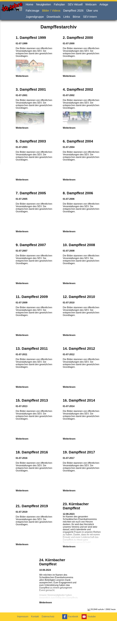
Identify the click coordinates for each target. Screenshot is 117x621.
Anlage (103, 4)
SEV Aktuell (75, 4)
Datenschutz (48, 616)
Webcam (91, 4)
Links (66, 16)
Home (29, 4)
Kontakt (35, 616)
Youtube (91, 616)
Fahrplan (59, 4)
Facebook (73, 616)
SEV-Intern (90, 16)
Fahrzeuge (32, 10)
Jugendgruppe (35, 16)
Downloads (53, 16)
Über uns (92, 10)
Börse (76, 16)
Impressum (22, 616)
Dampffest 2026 (73, 10)
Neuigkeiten (43, 4)
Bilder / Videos (51, 10)
